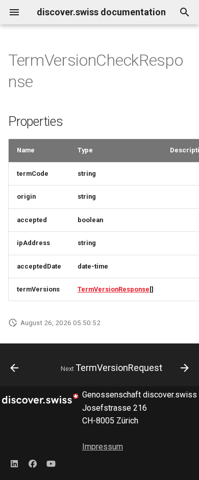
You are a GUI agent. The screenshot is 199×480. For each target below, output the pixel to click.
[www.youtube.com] (51, 464)
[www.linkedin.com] (14, 464)
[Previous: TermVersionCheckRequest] (14, 368)
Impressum (102, 446)
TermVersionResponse (114, 289)
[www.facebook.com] (32, 464)
